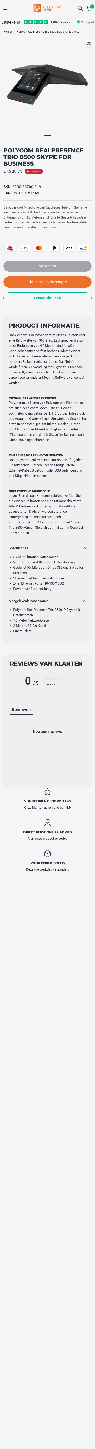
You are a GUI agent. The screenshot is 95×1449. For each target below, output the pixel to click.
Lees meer (48, 227)
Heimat (7, 31)
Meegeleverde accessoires (29, 601)
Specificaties (18, 548)
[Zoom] (89, 43)
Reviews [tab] (21, 709)
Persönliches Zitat (47, 298)
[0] (88, 8)
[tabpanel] (47, 750)
